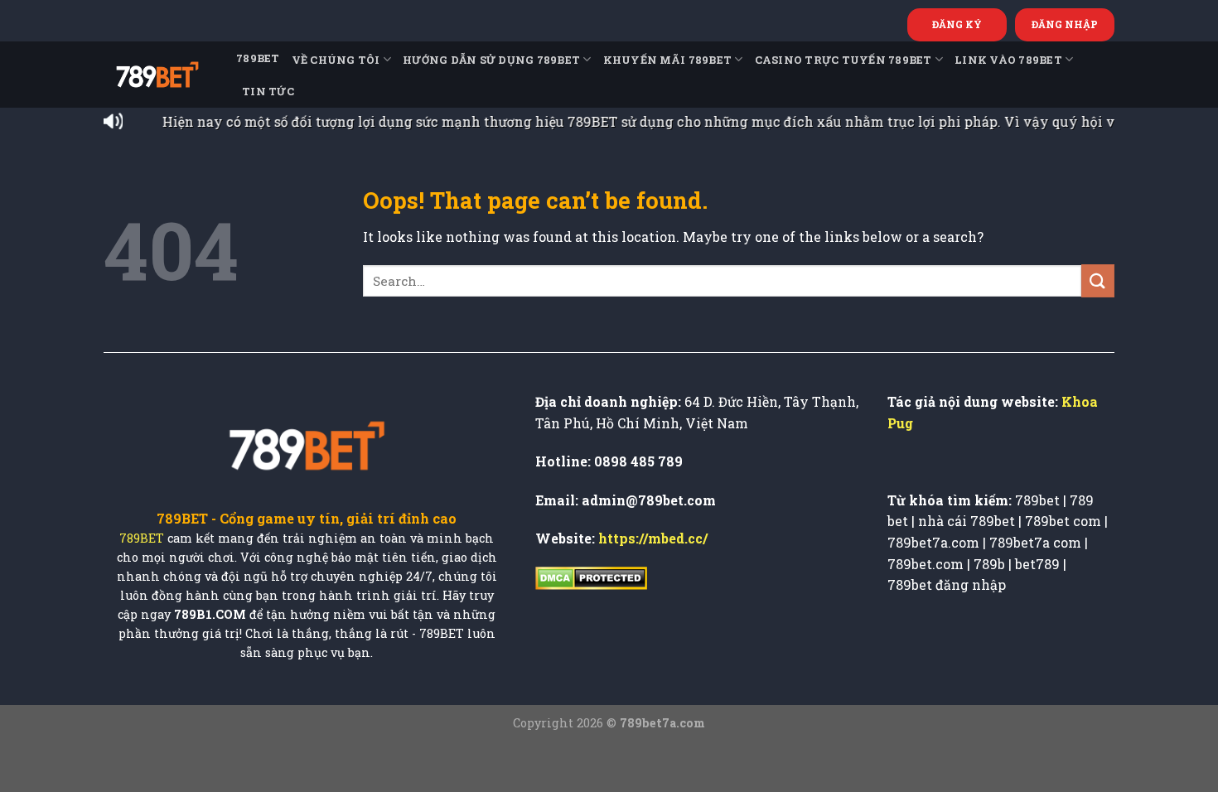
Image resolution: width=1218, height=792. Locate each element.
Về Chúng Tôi (336, 59)
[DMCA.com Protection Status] (591, 577)
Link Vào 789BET (1008, 59)
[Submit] (1097, 280)
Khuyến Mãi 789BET (667, 59)
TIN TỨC (268, 91)
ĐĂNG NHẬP (1065, 24)
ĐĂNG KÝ (957, 24)
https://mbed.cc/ (653, 538)
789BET (258, 58)
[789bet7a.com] (157, 75)
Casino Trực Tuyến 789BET (843, 59)
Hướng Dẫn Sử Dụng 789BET (491, 59)
